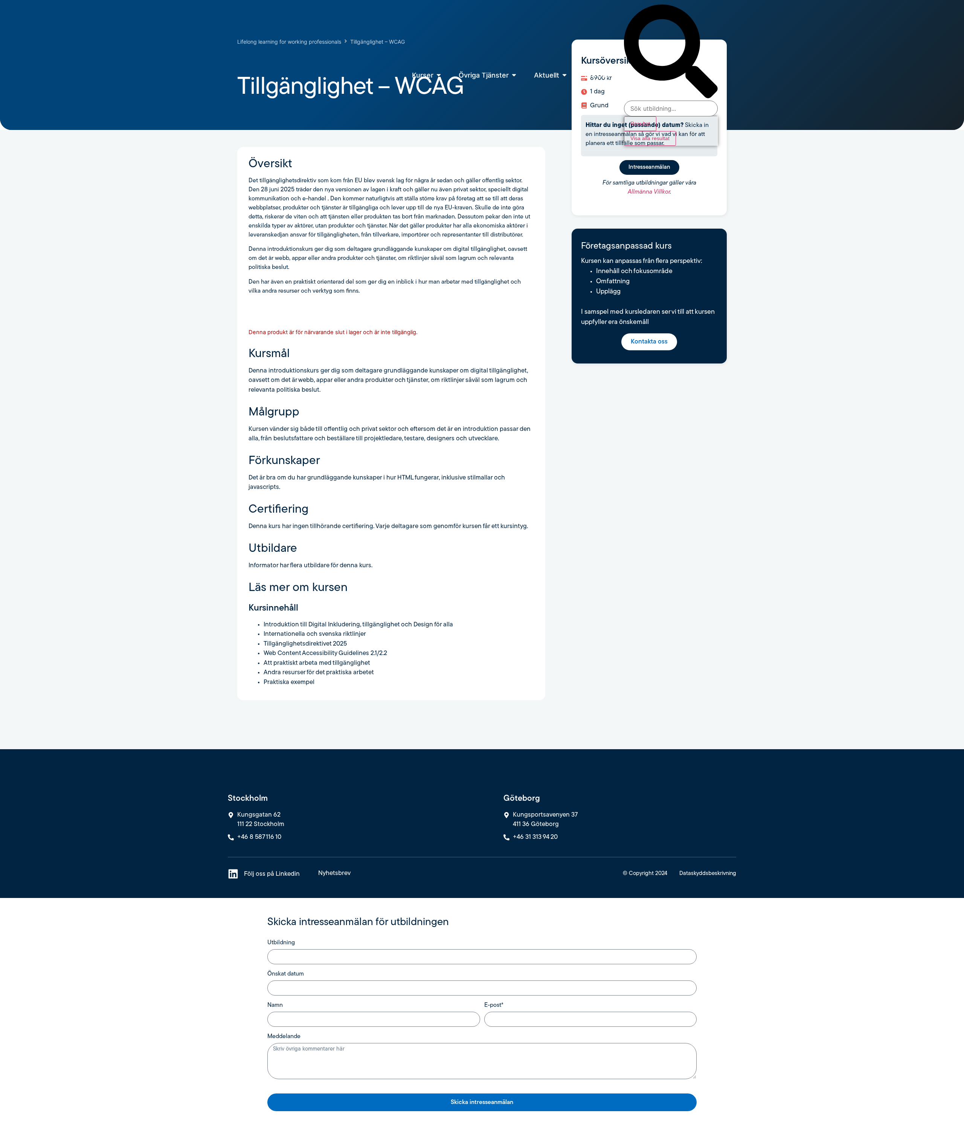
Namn (275, 1005)
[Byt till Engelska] (726, 70)
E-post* (493, 1005)
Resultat (640, 124)
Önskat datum (285, 974)
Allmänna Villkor (649, 192)
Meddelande (283, 1037)
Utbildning (281, 943)
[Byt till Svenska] (726, 80)
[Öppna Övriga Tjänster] (514, 75)
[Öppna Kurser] (438, 75)
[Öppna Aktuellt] (564, 75)
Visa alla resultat (650, 138)
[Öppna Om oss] (614, 75)
